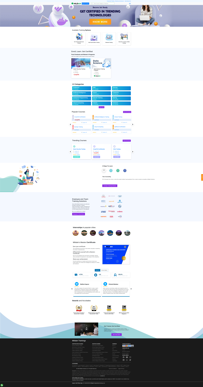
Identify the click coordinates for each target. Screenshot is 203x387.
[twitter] (130, 360)
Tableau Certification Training (77, 350)
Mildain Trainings (79, 341)
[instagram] (130, 357)
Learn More (76, 156)
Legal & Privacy (121, 368)
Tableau (78, 366)
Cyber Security (104, 366)
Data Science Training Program (97, 345)
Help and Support (115, 357)
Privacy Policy (114, 350)
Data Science (96, 365)
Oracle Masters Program (96, 350)
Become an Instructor (119, 1)
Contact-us (202, 177)
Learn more (96, 156)
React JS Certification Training (77, 348)
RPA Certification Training (76, 355)
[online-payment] (128, 345)
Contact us (114, 347)
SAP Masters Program (96, 355)
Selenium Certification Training (77, 360)
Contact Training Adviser (110, 185)
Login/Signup (114, 360)
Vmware (118, 366)
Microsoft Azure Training (76, 353)
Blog (113, 348)
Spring (127, 366)
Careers (123, 349)
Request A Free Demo (78, 214)
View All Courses (127, 112)
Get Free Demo (116, 334)
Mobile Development (111, 366)
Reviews (97, 270)
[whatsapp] (127, 360)
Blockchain (92, 366)
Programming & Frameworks (110, 365)
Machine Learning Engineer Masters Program (100, 352)
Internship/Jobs (128, 1)
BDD (99, 366)
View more (101, 107)
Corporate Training (110, 1)
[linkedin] (123, 360)
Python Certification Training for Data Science (80, 352)
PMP (121, 365)
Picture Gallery (104, 270)
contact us (102, 375)
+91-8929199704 (86, 383)
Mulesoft (122, 366)
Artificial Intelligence (85, 366)
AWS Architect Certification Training (78, 347)
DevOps (87, 365)
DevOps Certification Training (77, 345)
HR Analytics (102, 365)
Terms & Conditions (113, 368)
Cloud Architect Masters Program (98, 348)
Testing (118, 365)
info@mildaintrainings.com (99, 383)
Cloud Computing (81, 365)
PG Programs (74, 365)
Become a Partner (125, 353)
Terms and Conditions (116, 352)
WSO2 (96, 366)
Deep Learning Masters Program (97, 357)
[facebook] (123, 357)
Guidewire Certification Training (77, 357)
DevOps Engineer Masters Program (98, 347)
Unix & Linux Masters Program (97, 353)
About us (113, 345)
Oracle (91, 365)
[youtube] (127, 357)
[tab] (104, 170)
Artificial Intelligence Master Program (98, 360)
